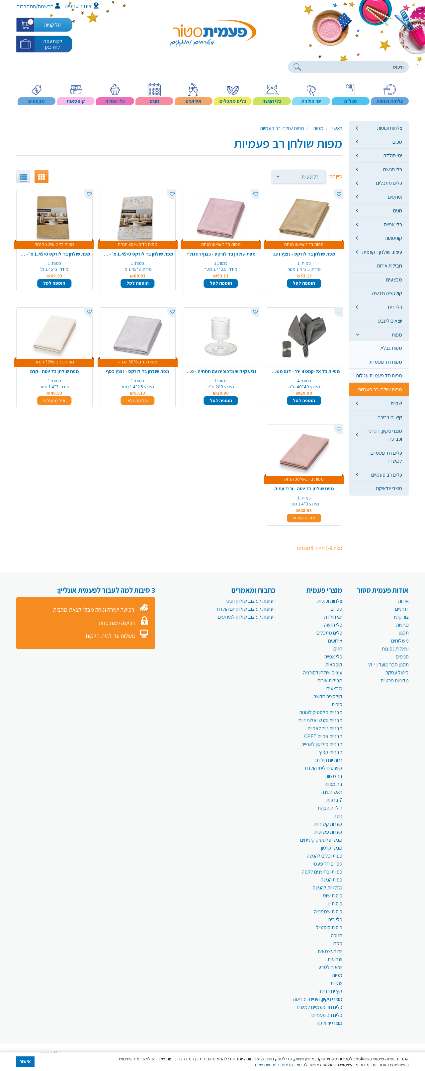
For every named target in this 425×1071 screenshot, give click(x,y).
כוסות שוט (332, 895)
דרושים (402, 608)
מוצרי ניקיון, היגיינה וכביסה (384, 434)
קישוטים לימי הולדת (323, 768)
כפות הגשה (331, 879)
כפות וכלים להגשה (324, 855)
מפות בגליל (391, 347)
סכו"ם (336, 608)
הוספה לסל (304, 283)
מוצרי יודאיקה (389, 488)
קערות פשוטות (328, 831)
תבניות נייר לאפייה (325, 728)
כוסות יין (335, 903)
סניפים (402, 656)
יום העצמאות (330, 951)
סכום (397, 141)
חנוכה (336, 935)
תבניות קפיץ (330, 752)
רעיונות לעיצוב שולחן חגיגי (251, 600)
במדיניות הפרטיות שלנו (275, 1065)
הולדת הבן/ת (330, 807)
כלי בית (395, 307)
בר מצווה (333, 776)
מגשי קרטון (331, 847)
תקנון (404, 632)
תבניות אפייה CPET (323, 736)
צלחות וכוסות (389, 127)
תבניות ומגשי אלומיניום (320, 720)
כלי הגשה (392, 169)
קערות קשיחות (328, 823)
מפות (397, 334)
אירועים (395, 196)
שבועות (335, 959)
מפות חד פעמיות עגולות (379, 375)
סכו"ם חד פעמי (327, 863)
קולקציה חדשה (387, 293)
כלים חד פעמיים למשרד (386, 456)
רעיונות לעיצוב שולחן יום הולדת (246, 608)
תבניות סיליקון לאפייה (321, 744)
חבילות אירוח (389, 265)
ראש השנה (331, 792)
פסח (337, 943)
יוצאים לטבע (390, 320)
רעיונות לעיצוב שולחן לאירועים (247, 616)
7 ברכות (334, 800)
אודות (403, 600)
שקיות (396, 403)
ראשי (337, 128)
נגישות (402, 624)
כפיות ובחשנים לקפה (322, 871)
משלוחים (400, 640)
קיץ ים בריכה (390, 417)
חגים (397, 210)
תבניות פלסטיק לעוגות (320, 712)
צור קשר (401, 616)
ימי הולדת (392, 155)
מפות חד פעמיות (386, 361)
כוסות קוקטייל (329, 927)
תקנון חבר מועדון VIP (388, 664)
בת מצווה (333, 784)
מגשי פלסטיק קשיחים (321, 839)
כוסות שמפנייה (328, 911)
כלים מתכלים (389, 183)
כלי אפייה (393, 224)
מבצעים (394, 279)
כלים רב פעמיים (386, 474)
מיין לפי (335, 176)
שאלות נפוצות (395, 648)
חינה (338, 815)
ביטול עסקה (397, 672)
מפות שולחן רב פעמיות (380, 389)
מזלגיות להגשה (327, 887)
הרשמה (45, 6)
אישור (25, 1061)
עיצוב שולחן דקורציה (382, 252)
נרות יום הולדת (328, 760)
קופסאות (393, 238)
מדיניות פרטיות (395, 680)
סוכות (337, 704)
